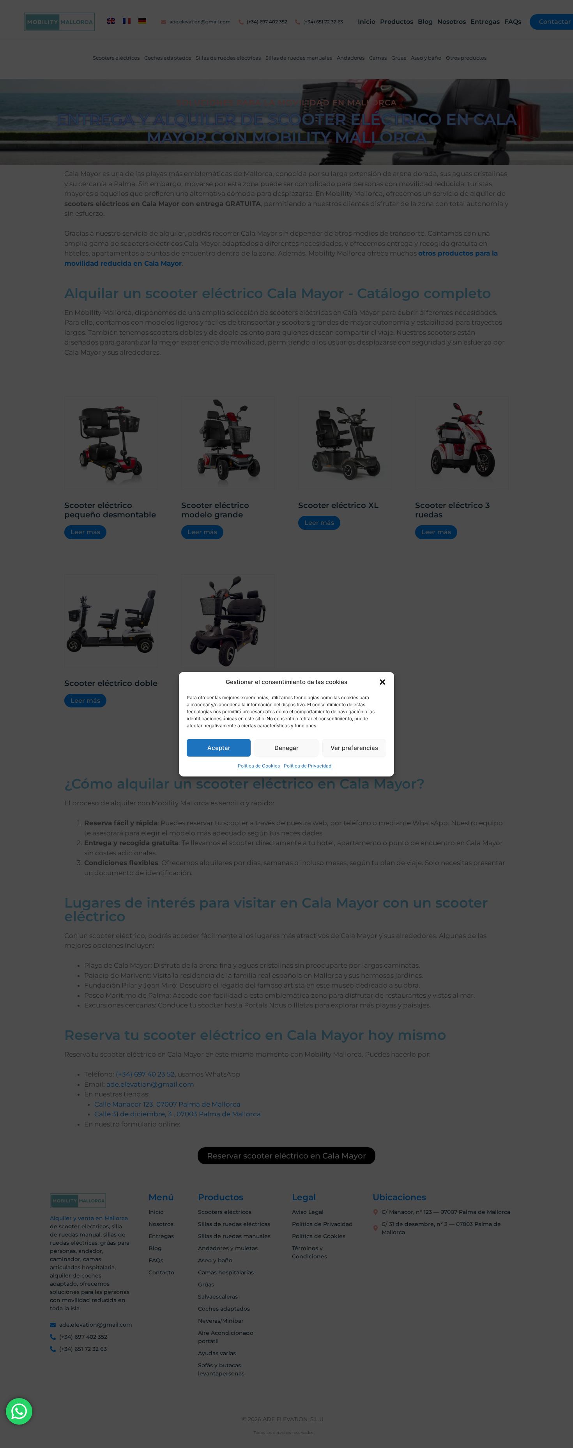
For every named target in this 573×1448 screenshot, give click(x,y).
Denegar (286, 748)
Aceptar (218, 748)
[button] (382, 682)
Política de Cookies (259, 766)
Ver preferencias (354, 748)
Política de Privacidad (307, 766)
